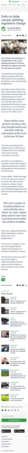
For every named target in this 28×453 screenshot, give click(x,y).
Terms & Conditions (7, 439)
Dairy (10, 4)
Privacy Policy (5, 441)
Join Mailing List (14, 420)
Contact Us (4, 436)
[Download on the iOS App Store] (7, 431)
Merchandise (5, 446)
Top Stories (4, 4)
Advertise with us (6, 444)
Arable (18, 4)
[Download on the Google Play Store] (20, 431)
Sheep (23, 4)
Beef (14, 4)
